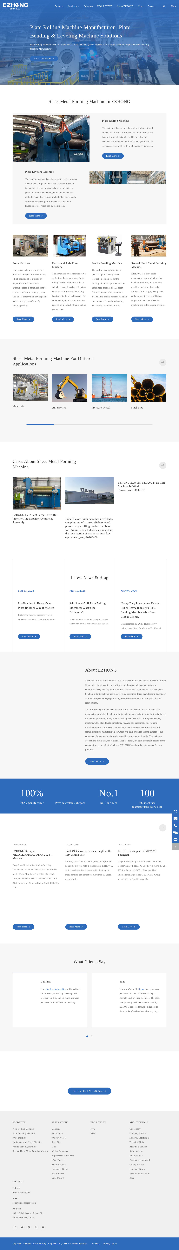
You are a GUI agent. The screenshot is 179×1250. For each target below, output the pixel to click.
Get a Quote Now (43, 58)
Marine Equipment (60, 1172)
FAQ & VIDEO (104, 6)
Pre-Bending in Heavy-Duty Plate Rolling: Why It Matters (36, 635)
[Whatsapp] (175, 811)
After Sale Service (138, 1167)
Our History (135, 1149)
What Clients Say (89, 982)
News (140, 6)
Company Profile (137, 1154)
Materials (18, 406)
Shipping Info (136, 1172)
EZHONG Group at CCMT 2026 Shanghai (137, 873)
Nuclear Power (59, 1185)
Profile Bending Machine (107, 263)
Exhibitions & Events (139, 1194)
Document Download (139, 1181)
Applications (74, 6)
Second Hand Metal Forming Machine (148, 265)
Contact (151, 6)
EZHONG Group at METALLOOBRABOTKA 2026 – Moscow (32, 875)
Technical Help (136, 1163)
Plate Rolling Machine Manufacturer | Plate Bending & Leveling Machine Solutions (80, 31)
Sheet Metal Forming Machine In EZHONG (89, 101)
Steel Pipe (137, 407)
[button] (162, 362)
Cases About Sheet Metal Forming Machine (44, 464)
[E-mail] (175, 818)
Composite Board (60, 1189)
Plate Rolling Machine (115, 120)
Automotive (59, 407)
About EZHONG (125, 6)
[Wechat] (175, 832)
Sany (122, 1002)
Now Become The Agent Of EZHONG (89, 1092)
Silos (54, 1167)
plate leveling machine (55, 1010)
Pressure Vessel (101, 407)
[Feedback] (175, 839)
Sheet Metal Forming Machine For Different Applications (54, 361)
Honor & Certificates (139, 1158)
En (172, 6)
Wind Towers (58, 1181)
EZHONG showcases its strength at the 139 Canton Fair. (88, 873)
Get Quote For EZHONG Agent (88, 1111)
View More (57, 1198)
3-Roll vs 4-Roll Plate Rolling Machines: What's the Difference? (88, 608)
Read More (111, 156)
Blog (131, 1198)
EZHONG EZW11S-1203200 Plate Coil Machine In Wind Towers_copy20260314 (141, 520)
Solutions (88, 6)
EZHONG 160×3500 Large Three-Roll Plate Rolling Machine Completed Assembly (35, 518)
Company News (137, 1189)
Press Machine (21, 263)
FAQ (92, 1149)
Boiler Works (58, 1194)
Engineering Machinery (63, 1176)
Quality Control (136, 1185)
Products (59, 6)
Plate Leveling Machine (39, 171)
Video (93, 1154)
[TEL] (175, 825)
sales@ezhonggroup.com (24, 1221)
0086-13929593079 (22, 1211)
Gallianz (46, 1002)
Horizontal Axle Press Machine (65, 265)
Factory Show (136, 1176)
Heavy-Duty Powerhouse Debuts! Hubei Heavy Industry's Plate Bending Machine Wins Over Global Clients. (141, 610)
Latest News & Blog (89, 577)
